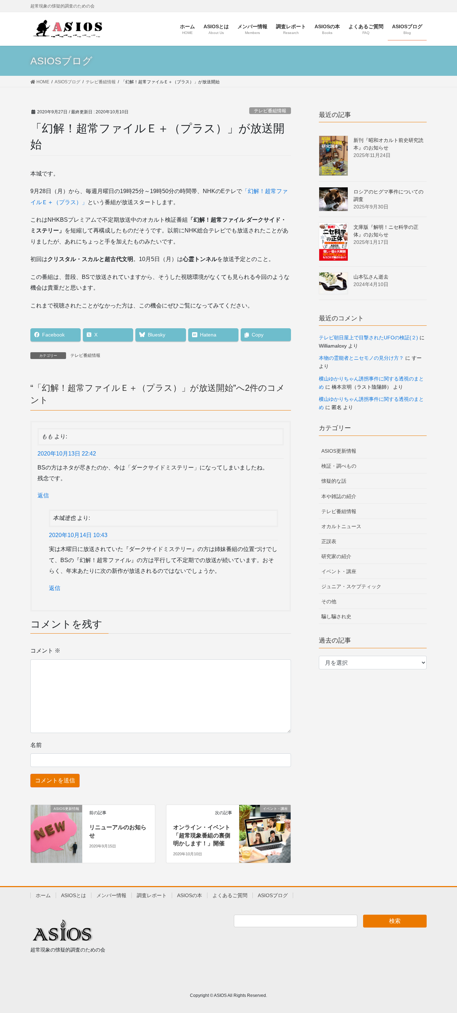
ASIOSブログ (273, 895)
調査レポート (152, 895)
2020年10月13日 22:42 (66, 454)
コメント (45, 651)
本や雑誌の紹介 (338, 496)
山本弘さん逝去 (370, 277)
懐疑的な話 (333, 481)
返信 (43, 495)
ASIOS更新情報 (338, 451)
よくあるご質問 (229, 895)
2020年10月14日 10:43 (78, 535)
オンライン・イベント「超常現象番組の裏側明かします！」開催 (201, 835)
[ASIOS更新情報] (56, 824)
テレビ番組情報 (270, 110)
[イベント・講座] (265, 822)
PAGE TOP (439, 976)
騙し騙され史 (336, 616)
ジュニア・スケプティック (351, 586)
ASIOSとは (73, 895)
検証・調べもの (338, 466)
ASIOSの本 (189, 895)
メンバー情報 (111, 895)
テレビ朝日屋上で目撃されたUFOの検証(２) (368, 337)
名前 (36, 745)
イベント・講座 (338, 571)
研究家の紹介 (336, 556)
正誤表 (328, 541)
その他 (328, 601)
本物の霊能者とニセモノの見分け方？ (361, 358)
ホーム (43, 895)
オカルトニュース (341, 526)
